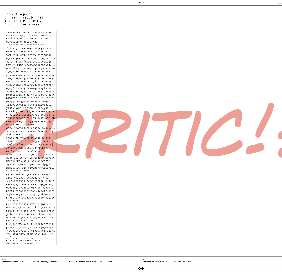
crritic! (141, 3)
